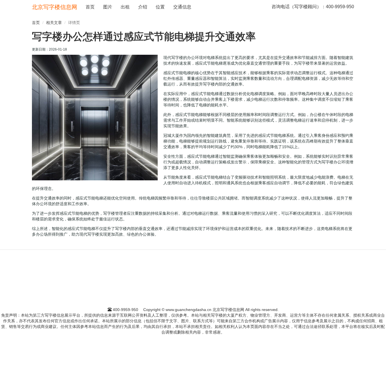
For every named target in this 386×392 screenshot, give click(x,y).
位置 (160, 7)
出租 (125, 7)
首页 (90, 7)
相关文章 (54, 22)
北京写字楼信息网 (54, 7)
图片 (107, 7)
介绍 (142, 7)
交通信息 (182, 7)
